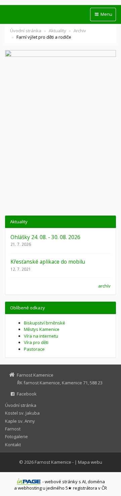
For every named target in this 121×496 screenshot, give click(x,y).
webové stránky (61, 482)
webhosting (30, 488)
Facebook (27, 394)
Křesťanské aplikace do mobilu (47, 261)
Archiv (80, 31)
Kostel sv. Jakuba (22, 413)
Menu (105, 14)
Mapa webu (90, 462)
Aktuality (57, 31)
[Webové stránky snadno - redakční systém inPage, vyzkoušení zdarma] (28, 481)
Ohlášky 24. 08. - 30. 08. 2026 (45, 237)
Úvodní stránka (25, 31)
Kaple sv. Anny (20, 421)
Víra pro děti (36, 342)
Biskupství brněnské (44, 323)
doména (96, 482)
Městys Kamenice (41, 329)
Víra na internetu (41, 336)
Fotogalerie (16, 436)
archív (104, 286)
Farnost (13, 429)
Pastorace (34, 349)
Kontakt (13, 445)
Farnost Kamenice (53, 462)
